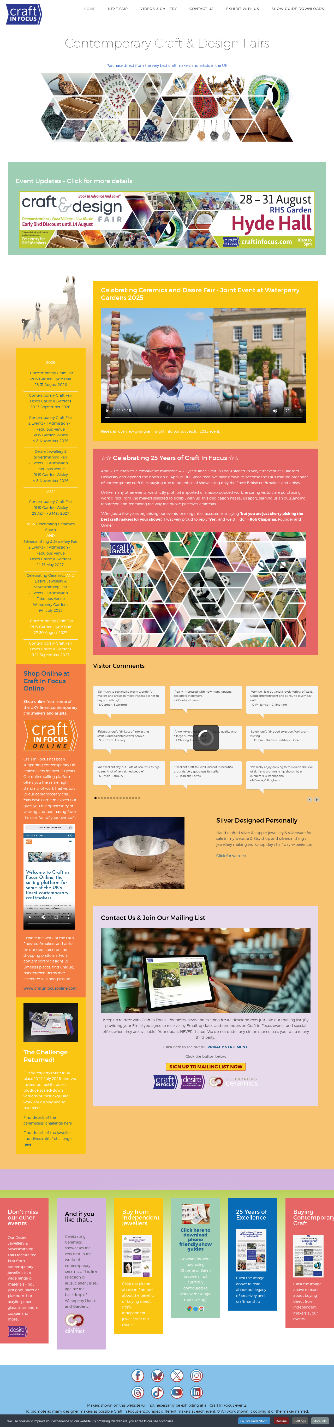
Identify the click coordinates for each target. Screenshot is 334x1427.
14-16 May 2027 (50, 564)
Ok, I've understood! (254, 1421)
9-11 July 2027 (51, 610)
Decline (281, 1421)
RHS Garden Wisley (50, 435)
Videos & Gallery (158, 9)
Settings (300, 1421)
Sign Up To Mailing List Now (205, 1084)
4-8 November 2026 (50, 440)
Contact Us (201, 9)
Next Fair (118, 9)
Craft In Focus (24, 14)
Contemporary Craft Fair (50, 373)
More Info (320, 1421)
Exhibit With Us (242, 9)
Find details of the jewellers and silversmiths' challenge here (47, 1138)
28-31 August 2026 (50, 384)
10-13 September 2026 (50, 407)
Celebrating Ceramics (46, 575)
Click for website (231, 873)
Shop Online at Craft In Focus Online (46, 681)
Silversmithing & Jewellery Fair (50, 541)
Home (90, 9)
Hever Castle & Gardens (50, 401)
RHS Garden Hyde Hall (50, 379)
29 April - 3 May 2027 (50, 513)
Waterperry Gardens (50, 604)
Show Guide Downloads (298, 9)
